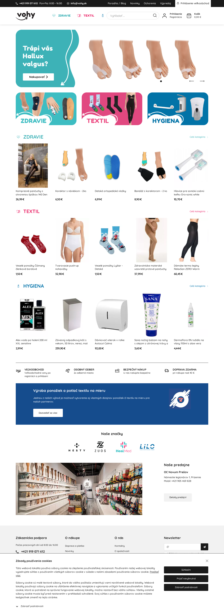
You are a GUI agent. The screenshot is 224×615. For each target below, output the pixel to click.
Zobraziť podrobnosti (32, 606)
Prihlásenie (176, 13)
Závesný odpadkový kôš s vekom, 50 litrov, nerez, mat (71, 342)
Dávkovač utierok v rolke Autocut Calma (109, 342)
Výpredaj (165, 3)
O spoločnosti (122, 551)
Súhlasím (186, 569)
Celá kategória (198, 136)
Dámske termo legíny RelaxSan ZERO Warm (187, 267)
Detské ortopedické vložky (110, 191)
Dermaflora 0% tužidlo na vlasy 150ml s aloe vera (189, 342)
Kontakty (120, 545)
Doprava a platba (74, 545)
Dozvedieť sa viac (48, 412)
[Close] (207, 561)
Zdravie (64, 15)
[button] (157, 81)
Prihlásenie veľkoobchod (194, 3)
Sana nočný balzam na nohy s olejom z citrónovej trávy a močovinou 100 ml (151, 343)
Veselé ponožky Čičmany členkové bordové (30, 267)
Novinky (135, 3)
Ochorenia (150, 3)
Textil (88, 15)
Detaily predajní (177, 497)
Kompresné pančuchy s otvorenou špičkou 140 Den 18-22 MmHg (31, 194)
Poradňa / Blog (117, 3)
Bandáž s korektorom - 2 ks (150, 191)
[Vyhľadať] (155, 15)
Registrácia (176, 17)
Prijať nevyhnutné (186, 578)
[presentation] (191, 81)
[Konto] (164, 15)
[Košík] (189, 15)
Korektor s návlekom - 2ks (70, 191)
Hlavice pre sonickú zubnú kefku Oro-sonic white (189, 192)
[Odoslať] (204, 546)
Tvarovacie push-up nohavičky (67, 267)
